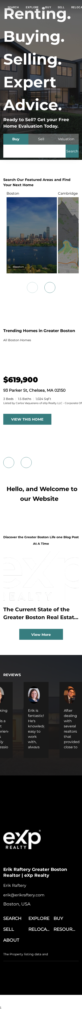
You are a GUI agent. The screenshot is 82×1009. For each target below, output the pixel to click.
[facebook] (6, 858)
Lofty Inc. (26, 967)
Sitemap (51, 984)
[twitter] (24, 858)
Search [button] (13, 7)
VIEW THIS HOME (27, 419)
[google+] (41, 858)
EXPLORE (32, 7)
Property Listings (32, 984)
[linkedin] (15, 858)
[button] (72, 151)
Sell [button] (61, 7)
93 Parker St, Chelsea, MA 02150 (34, 390)
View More (41, 635)
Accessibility (67, 984)
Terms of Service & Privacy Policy (24, 979)
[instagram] (33, 858)
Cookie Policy (57, 979)
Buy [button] (48, 7)
